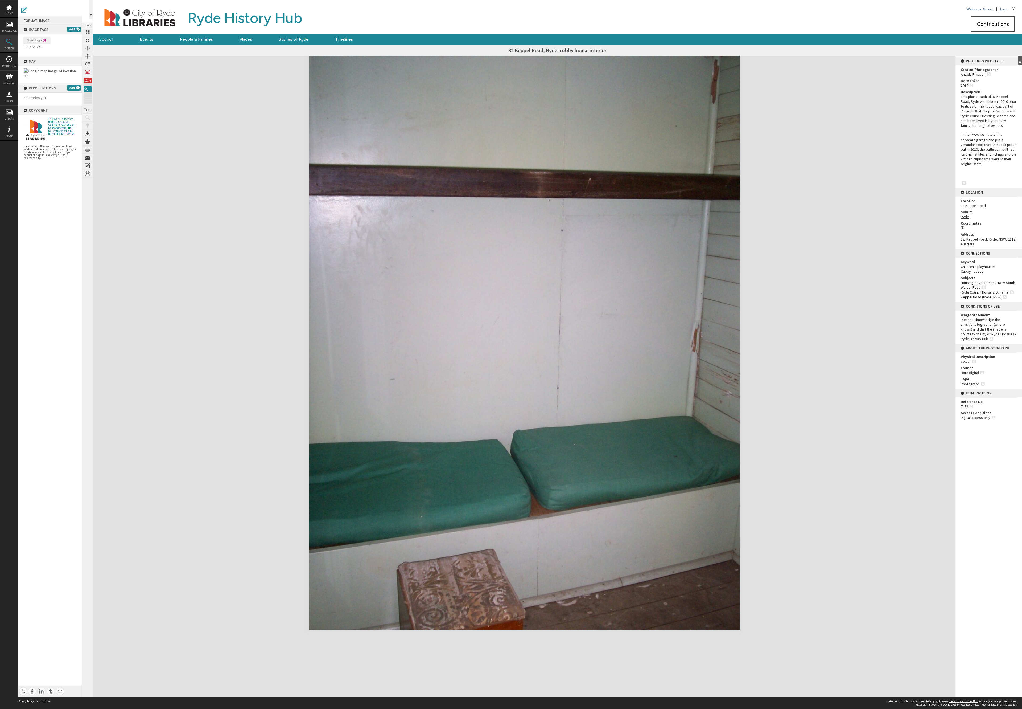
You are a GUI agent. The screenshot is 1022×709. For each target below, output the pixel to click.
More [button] (9, 136)
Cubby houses (972, 271)
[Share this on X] (23, 688)
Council (105, 39)
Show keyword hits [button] (87, 118)
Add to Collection (87, 142)
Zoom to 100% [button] (87, 72)
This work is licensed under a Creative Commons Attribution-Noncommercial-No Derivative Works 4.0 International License (61, 126)
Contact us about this (87, 158)
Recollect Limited (969, 704)
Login (9, 101)
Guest (988, 9)
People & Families (196, 39)
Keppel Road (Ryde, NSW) (981, 297)
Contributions (993, 24)
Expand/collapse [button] (1020, 60)
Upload (9, 118)
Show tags (34, 40)
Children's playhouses (978, 266)
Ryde (965, 216)
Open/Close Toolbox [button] (91, 9)
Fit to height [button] (87, 56)
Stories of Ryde (293, 39)
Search (9, 48)
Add (72, 29)
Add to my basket (87, 150)
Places (246, 39)
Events (146, 39)
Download (87, 134)
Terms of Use (43, 701)
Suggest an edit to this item (24, 10)
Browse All (9, 30)
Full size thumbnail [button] (87, 32)
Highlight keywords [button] (87, 126)
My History (9, 66)
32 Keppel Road (973, 205)
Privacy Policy (26, 701)
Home (9, 13)
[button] (88, 89)
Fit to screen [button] (87, 40)
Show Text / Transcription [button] (87, 110)
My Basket (9, 83)
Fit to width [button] (87, 48)
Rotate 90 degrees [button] (87, 64)
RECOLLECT (921, 704)
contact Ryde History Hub (963, 701)
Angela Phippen (973, 74)
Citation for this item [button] (87, 174)
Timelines (344, 39)
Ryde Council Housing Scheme (985, 292)
